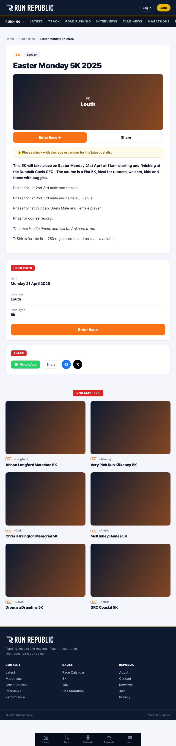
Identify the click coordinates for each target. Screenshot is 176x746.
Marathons (159, 21)
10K (65, 685)
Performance (15, 697)
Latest (36, 21)
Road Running (78, 21)
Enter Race (88, 329)
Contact (125, 678)
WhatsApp (28, 364)
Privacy (124, 697)
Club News (132, 21)
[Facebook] (66, 364)
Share (126, 137)
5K (64, 678)
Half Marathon (73, 691)
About (123, 672)
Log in (147, 8)
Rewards (126, 685)
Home (10, 39)
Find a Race (27, 39)
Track (54, 21)
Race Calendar (73, 672)
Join (163, 8)
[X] (77, 364)
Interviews (106, 21)
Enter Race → (50, 137)
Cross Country (16, 685)
